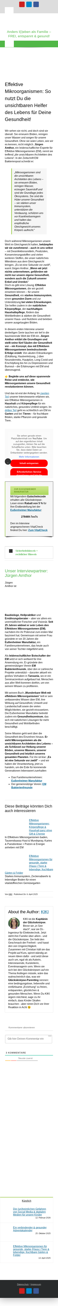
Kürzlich (26, 1200)
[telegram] (29, 4)
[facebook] (36, 4)
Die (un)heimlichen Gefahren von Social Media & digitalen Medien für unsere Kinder (29, 1212)
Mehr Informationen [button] (29, 456)
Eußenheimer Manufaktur (25, 510)
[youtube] (22, 4)
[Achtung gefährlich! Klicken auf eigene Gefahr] (24, 1143)
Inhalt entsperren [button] (29, 463)
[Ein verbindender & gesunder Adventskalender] (7, 1227)
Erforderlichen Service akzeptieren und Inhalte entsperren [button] (29, 475)
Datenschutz (23, 1284)
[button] (29, 553)
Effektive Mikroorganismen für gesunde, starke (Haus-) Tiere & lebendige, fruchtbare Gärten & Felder (31, 1250)
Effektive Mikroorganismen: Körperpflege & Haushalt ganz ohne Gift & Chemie (40, 827)
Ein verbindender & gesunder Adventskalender (30, 1229)
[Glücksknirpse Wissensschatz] (24, 1084)
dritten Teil (11, 410)
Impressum (36, 1284)
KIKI (10, 894)
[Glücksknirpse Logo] (29, 17)
